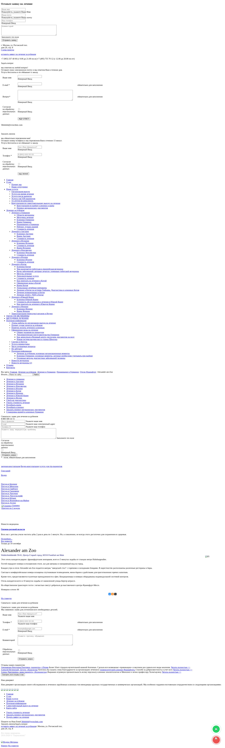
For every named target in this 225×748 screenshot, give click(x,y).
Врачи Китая (22, 285)
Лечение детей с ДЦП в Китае (30, 295)
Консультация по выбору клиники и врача (35, 206)
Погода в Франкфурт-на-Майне (15, 500)
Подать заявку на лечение (17, 717)
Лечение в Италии (19, 257)
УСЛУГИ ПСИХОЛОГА (22, 201)
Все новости (6, 541)
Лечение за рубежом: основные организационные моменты (43, 353)
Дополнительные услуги (28, 276)
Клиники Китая (24, 267)
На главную (6, 598)
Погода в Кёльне (8, 498)
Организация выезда (20, 191)
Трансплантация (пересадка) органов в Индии (32, 313)
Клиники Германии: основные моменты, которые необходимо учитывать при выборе (55, 356)
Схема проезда (7, 50)
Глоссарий (5, 471)
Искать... (5, 374)
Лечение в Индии (14, 398)
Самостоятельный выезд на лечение (22, 706)
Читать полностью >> (180, 667)
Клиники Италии (24, 260)
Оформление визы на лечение (24, 330)
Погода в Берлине (9, 484)
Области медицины (25, 215)
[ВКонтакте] (109, 594)
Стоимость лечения (25, 229)
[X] (115, 594)
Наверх (4, 746)
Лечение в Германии (20, 213)
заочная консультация (10, 466)
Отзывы (9, 365)
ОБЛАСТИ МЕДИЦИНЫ (17, 316)
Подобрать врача (13, 405)
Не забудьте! (16, 349)
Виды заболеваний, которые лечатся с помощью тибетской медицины (48, 271)
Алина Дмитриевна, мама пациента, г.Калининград (24, 672)
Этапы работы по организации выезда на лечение (33, 323)
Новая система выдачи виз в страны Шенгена (37, 339)
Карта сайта (11, 708)
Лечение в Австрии (20, 231)
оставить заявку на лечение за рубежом (18, 54)
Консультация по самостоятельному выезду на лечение (35, 203)
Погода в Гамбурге (9, 489)
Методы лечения (24, 274)
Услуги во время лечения (22, 194)
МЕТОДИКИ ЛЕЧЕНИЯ (17, 318)
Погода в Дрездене (9, 493)
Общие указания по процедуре (30, 332)
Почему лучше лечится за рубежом (26, 325)
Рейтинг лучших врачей (27, 227)
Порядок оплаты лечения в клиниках (28, 328)
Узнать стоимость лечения (18, 403)
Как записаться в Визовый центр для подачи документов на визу (45, 337)
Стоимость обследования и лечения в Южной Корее (40, 302)
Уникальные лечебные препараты (32, 288)
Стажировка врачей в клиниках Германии (25, 412)
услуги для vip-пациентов (50, 466)
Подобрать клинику (15, 407)
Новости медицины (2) (21, 363)
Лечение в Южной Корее (22, 297)
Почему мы (16, 184)
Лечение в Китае (18, 264)
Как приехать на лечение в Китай (32, 281)
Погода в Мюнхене (9, 486)
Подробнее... (6, 539)
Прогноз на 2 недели (10, 508)
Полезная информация (16, 321)
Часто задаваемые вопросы (23, 346)
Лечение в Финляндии (21, 250)
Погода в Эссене (8, 503)
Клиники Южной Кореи (27, 299)
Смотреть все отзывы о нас (13, 675)
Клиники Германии (25, 220)
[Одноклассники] (112, 594)
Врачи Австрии (23, 236)
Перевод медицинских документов (32, 208)
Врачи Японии (23, 311)
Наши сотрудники (19, 187)
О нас (8, 182)
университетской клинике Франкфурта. (117, 670)
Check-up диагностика (16, 400)
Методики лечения (25, 217)
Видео (4, 475)
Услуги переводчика (20, 344)
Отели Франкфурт (88, 372)
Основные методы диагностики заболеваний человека (41, 358)
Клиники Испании (25, 243)
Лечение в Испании (20, 241)
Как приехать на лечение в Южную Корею (36, 304)
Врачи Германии (24, 222)
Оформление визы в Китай (29, 283)
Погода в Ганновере (10, 491)
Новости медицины (20, 360)
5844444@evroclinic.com (32, 721)
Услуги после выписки (21, 196)
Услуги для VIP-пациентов (23, 198)
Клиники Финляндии (26, 252)
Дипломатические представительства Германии (38, 335)
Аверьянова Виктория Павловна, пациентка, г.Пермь (24, 667)
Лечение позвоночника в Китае (31, 292)
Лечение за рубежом (15, 210)
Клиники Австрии (25, 234)
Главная (9, 180)
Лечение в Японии (19, 306)
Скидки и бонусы (19, 342)
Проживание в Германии (28, 224)
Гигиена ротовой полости (13, 529)
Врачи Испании (24, 248)
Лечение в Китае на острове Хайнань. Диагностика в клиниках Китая (48, 290)
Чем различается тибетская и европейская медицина (40, 269)
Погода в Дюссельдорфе (12, 496)
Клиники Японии (25, 309)
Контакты (10, 367)
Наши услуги (12, 189)
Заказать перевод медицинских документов (25, 410)
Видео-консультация (30, 466)
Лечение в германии (15, 379)
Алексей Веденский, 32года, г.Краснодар (19, 670)
